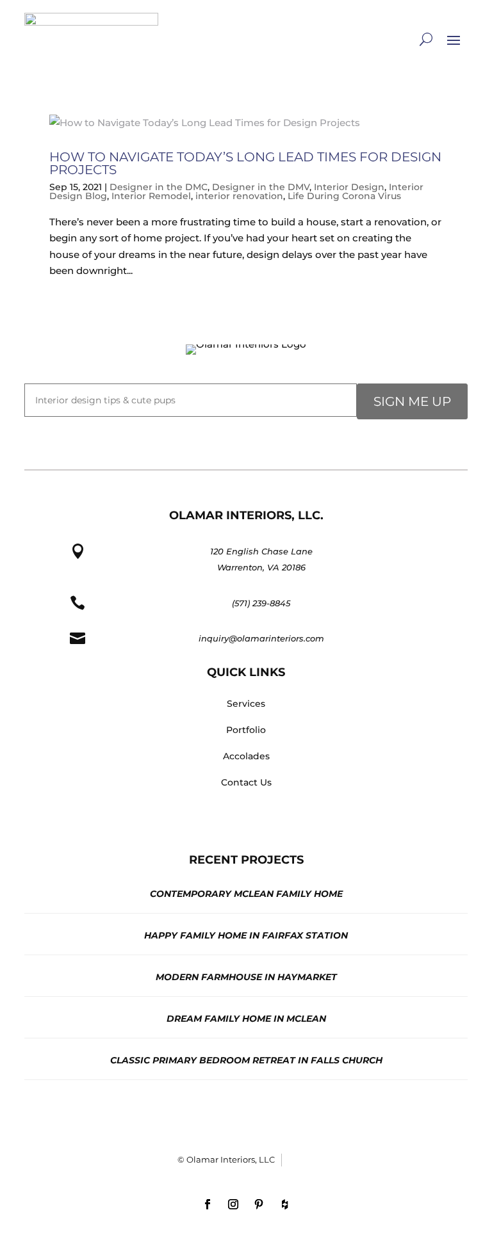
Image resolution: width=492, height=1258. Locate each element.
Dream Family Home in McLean (246, 1018)
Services (246, 703)
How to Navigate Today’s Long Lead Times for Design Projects (245, 163)
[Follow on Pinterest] (259, 1204)
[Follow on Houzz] (284, 1204)
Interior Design (349, 187)
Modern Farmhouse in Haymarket (246, 977)
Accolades (246, 756)
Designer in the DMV (260, 187)
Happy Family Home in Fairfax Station (246, 935)
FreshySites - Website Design (301, 1160)
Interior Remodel (151, 196)
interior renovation (239, 196)
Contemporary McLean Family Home (246, 893)
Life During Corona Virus (344, 196)
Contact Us (246, 782)
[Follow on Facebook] (207, 1204)
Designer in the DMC (159, 187)
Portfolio (246, 730)
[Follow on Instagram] (233, 1204)
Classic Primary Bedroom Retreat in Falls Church (246, 1060)
